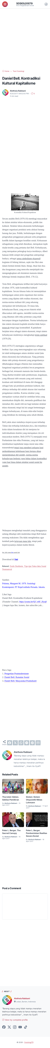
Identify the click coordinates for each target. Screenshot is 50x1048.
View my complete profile (16, 1020)
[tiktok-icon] (25, 1027)
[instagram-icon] (14, 1027)
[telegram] (26, 742)
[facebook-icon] (4, 1027)
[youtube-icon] (20, 1027)
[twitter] (15, 742)
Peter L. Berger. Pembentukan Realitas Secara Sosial (36, 833)
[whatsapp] (20, 742)
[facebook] (9, 742)
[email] (38, 742)
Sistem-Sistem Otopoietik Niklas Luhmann (34, 800)
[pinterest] (32, 742)
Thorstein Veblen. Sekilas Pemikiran (10, 798)
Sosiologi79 (24, 3)
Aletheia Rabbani (22, 998)
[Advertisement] (25, 39)
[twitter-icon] (9, 1027)
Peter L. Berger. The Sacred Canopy (11, 831)
